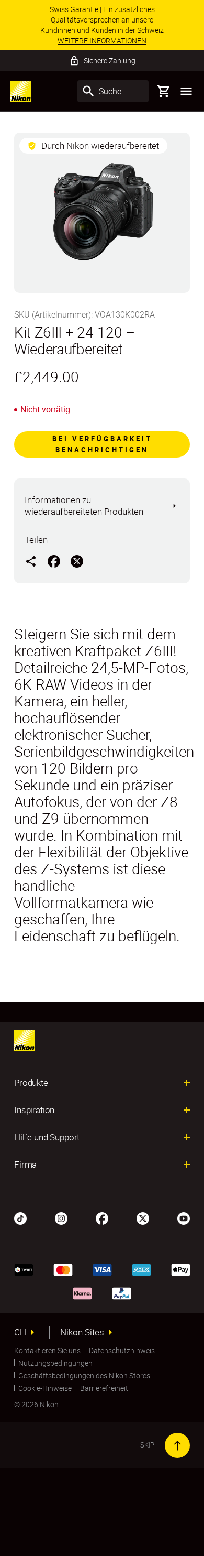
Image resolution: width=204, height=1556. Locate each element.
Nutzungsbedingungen (55, 1363)
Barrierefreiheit (104, 1388)
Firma (25, 1164)
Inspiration (34, 1110)
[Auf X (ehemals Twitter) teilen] (77, 561)
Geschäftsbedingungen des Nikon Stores (84, 1375)
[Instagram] (61, 1217)
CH (20, 1332)
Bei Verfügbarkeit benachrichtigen (102, 444)
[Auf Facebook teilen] (54, 561)
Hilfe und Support (47, 1137)
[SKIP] (177, 1445)
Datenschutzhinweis (122, 1350)
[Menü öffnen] (186, 91)
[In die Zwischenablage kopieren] (31, 561)
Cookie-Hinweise (45, 1388)
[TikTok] (20, 1217)
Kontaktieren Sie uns (47, 1350)
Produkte (31, 1083)
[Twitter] (143, 1217)
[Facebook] (102, 1217)
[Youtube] (183, 1217)
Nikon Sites (82, 1332)
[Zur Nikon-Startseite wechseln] (20, 91)
